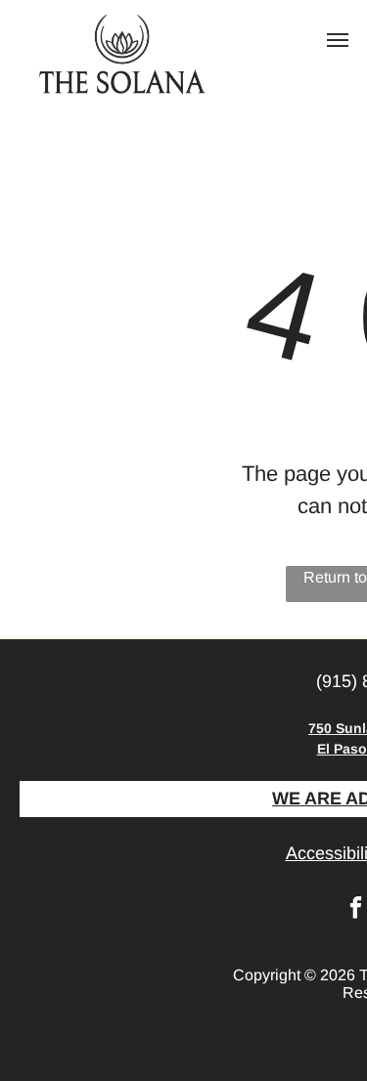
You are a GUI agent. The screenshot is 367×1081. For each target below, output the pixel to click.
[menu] (337, 40)
